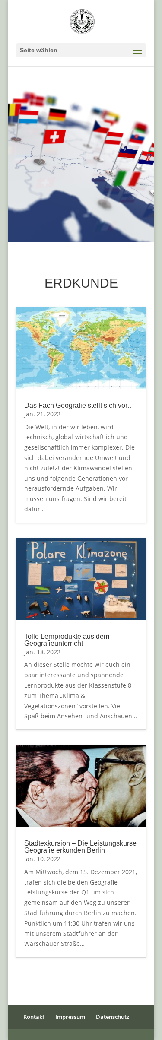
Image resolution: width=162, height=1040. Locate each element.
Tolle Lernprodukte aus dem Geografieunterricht (66, 640)
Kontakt (33, 1017)
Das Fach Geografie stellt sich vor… (79, 405)
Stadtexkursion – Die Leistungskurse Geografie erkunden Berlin (80, 847)
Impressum (70, 1017)
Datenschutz (112, 1017)
